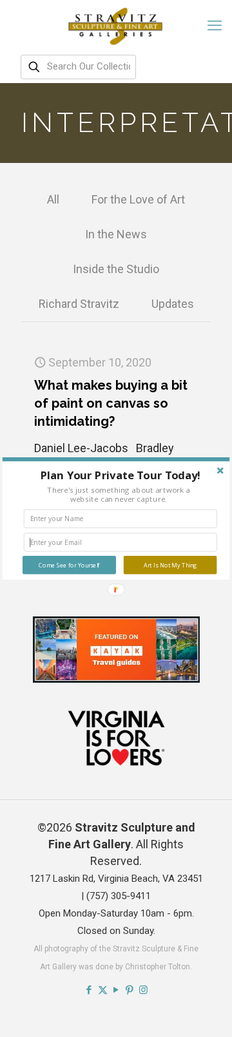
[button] (120, 475)
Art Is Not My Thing (170, 565)
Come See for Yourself (69, 565)
